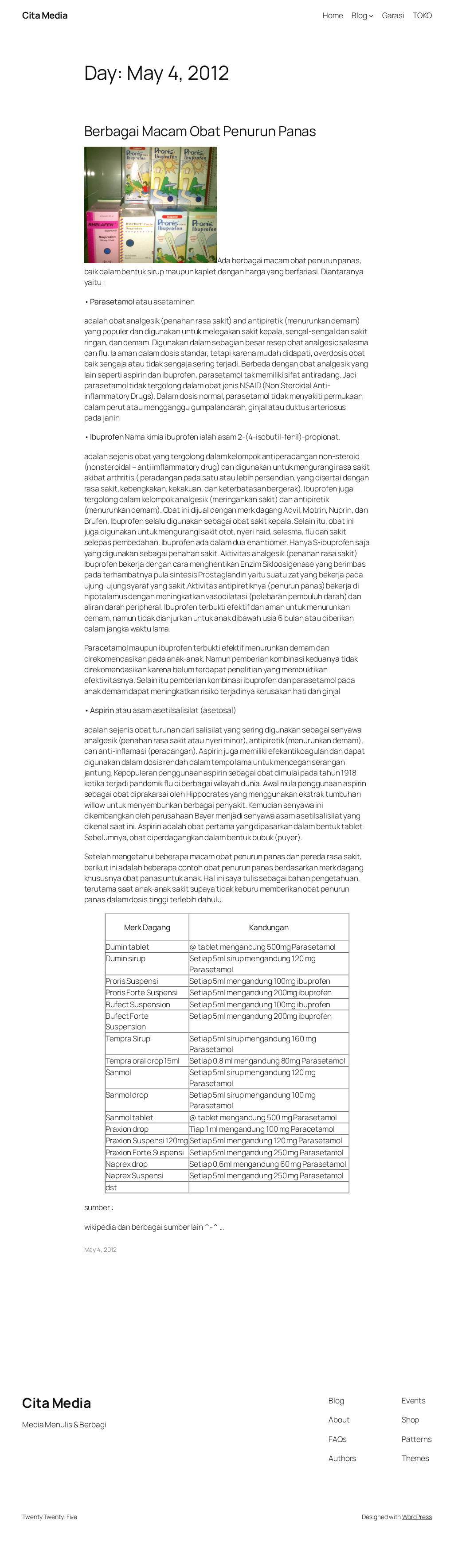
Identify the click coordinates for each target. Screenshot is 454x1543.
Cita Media (44, 15)
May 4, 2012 (100, 1249)
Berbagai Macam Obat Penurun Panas (200, 131)
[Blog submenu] (371, 15)
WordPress (417, 1516)
